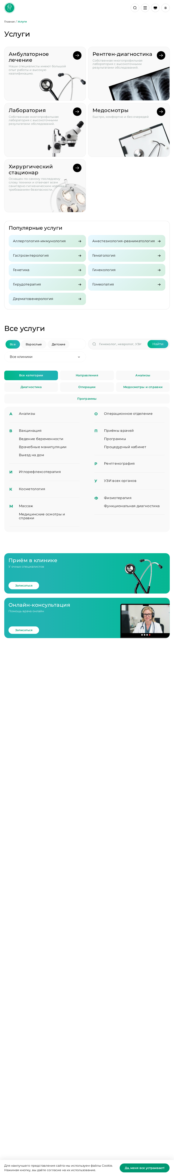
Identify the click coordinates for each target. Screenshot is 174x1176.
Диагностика (31, 387)
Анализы (142, 375)
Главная (9, 21)
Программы (87, 399)
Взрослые (34, 344)
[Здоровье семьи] (9, 8)
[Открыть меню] (145, 8)
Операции (86, 387)
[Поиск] (135, 8)
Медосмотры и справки (143, 387)
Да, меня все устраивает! (144, 1168)
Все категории (31, 375)
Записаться (23, 585)
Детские (58, 344)
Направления (87, 375)
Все (13, 344)
